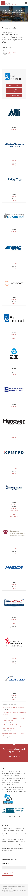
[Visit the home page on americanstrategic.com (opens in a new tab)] (14, 113)
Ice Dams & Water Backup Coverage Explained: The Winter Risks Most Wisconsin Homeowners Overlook (13, 726)
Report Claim (14, 129)
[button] (26, 3)
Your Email (6, 863)
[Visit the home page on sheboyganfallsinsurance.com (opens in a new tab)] (14, 603)
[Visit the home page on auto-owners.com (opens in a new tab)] (14, 145)
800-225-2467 (14, 510)
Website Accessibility (14, 816)
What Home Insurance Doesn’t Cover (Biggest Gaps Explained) (14, 713)
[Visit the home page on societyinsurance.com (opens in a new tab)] (14, 643)
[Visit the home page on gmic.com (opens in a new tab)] (14, 390)
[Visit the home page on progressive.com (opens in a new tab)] (14, 568)
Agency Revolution (10, 888)
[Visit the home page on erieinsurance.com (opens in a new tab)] (14, 318)
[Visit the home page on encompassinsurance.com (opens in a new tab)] (14, 283)
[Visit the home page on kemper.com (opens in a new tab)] (14, 453)
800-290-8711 (14, 504)
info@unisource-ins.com (14, 54)
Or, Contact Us (14, 756)
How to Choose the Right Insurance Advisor (13, 707)
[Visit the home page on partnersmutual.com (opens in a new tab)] (14, 533)
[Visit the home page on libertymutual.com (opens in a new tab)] (14, 488)
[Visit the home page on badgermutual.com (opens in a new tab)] (14, 180)
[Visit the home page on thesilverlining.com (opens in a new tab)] (14, 679)
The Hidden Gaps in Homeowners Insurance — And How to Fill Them (14, 719)
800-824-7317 (14, 516)
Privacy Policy (5, 816)
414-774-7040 (12, 52)
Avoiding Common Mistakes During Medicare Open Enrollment (13, 734)
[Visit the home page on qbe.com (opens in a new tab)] (14, 354)
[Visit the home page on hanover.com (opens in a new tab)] (14, 422)
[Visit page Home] (9, 3)
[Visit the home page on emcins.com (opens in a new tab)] (14, 248)
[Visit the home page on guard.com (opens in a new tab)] (14, 215)
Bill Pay (14, 165)
